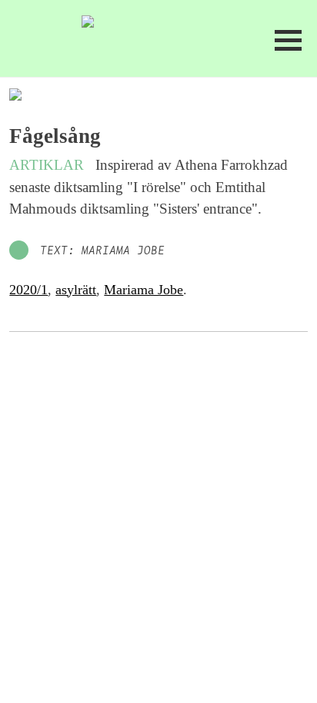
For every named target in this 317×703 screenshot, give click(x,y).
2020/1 (28, 289)
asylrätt (75, 289)
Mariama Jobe (143, 289)
